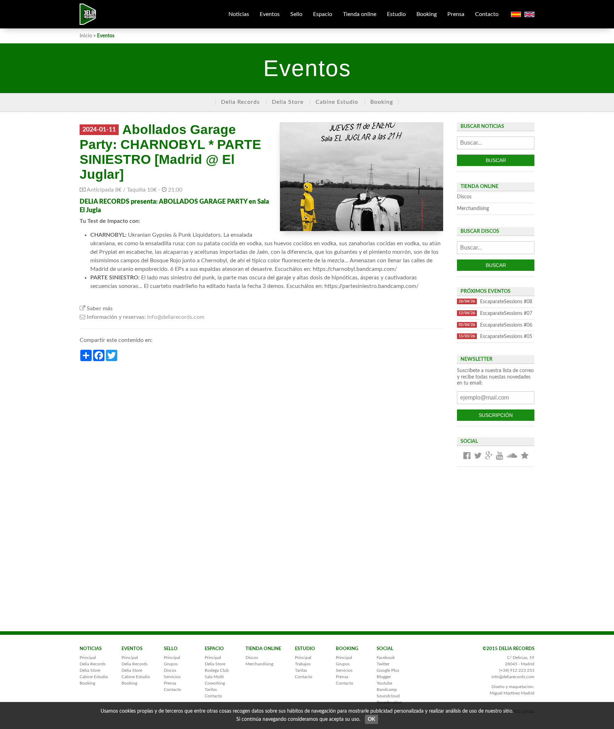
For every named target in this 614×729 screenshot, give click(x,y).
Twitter (383, 664)
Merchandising (473, 208)
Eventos (270, 14)
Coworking (215, 683)
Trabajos (303, 664)
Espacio (322, 14)
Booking (426, 14)
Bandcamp (387, 689)
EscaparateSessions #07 (495, 313)
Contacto (487, 14)
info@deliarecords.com (512, 677)
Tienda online (359, 14)
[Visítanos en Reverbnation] (524, 456)
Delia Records (240, 102)
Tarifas (211, 689)
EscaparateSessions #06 (495, 325)
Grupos (171, 664)
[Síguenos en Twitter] (477, 456)
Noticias (238, 14)
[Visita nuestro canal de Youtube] (499, 456)
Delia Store (287, 102)
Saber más (99, 308)
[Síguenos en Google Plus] (488, 456)
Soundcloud (388, 696)
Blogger (384, 677)
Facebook (386, 657)
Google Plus (388, 670)
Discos (464, 196)
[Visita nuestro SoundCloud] (512, 456)
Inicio (86, 35)
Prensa (455, 14)
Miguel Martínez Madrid (512, 693)
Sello (296, 14)
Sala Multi (214, 677)
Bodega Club (217, 670)
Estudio (396, 14)
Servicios (172, 677)
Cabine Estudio (337, 102)
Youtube (384, 683)
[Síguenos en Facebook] (466, 456)
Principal (88, 657)
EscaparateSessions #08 (495, 301)
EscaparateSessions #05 (495, 336)
